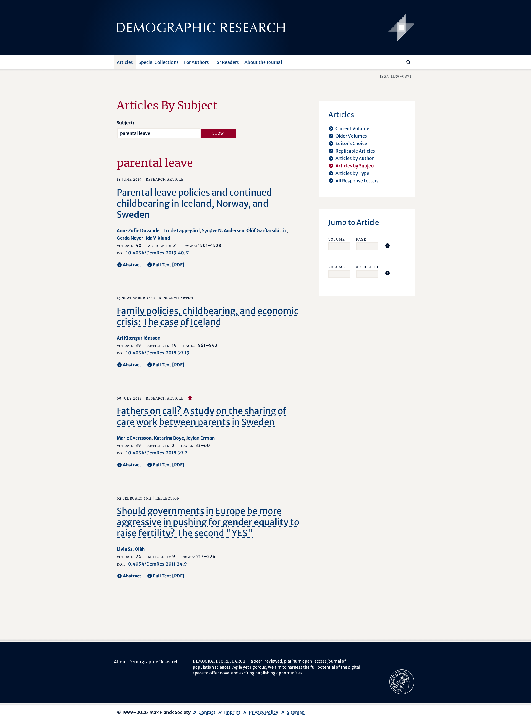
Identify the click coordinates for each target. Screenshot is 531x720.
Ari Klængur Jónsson (138, 338)
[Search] (408, 62)
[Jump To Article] (387, 245)
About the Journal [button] (263, 62)
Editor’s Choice (351, 143)
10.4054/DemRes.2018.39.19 (157, 353)
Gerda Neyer (130, 238)
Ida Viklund (157, 238)
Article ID (367, 267)
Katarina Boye (169, 438)
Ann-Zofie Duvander (139, 230)
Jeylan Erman (200, 438)
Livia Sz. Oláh (131, 549)
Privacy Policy (263, 712)
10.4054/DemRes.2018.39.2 (156, 453)
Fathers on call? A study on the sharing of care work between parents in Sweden (201, 417)
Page (361, 239)
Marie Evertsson (134, 438)
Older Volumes (351, 136)
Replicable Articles (355, 151)
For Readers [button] (226, 62)
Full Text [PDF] (168, 264)
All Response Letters (357, 180)
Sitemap (296, 712)
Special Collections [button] (159, 62)
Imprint (232, 712)
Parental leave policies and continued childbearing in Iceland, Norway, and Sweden (194, 203)
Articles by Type (352, 173)
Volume (336, 239)
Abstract (132, 264)
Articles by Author (354, 158)
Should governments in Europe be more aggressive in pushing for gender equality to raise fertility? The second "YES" (208, 522)
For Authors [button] (196, 62)
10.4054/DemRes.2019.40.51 (158, 253)
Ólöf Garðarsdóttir (266, 230)
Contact (207, 712)
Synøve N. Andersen (223, 230)
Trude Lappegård (181, 230)
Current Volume (352, 128)
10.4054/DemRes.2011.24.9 (156, 564)
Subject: (125, 122)
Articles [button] (125, 62)
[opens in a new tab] (401, 681)
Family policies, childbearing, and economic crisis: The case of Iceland (207, 317)
